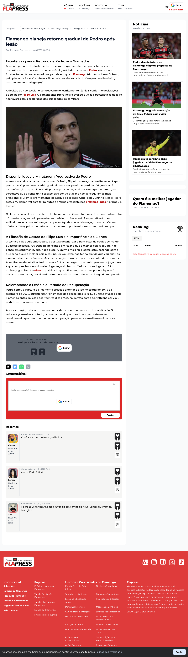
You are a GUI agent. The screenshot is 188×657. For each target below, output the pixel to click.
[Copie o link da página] (28, 366)
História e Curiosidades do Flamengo (90, 582)
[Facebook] (163, 562)
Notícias (84, 7)
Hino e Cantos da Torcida (78, 629)
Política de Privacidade (108, 652)
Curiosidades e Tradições (77, 611)
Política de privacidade (16, 600)
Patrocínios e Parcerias (77, 616)
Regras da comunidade (16, 605)
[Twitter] (172, 562)
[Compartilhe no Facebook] (14, 366)
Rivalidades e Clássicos (107, 599)
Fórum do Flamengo (15, 596)
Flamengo (79, 74)
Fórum (69, 7)
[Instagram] (154, 562)
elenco (38, 270)
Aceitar (179, 652)
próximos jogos (96, 201)
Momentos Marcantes (107, 624)
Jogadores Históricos (76, 594)
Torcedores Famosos (106, 645)
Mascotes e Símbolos (107, 607)
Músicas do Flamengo (45, 614)
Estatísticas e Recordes (108, 611)
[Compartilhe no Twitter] (8, 366)
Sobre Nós (9, 586)
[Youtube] (145, 562)
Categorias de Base (75, 624)
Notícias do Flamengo (15, 591)
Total (137, 238)
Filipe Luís (29, 94)
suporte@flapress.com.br (141, 611)
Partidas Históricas (75, 607)
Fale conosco (10, 610)
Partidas (104, 7)
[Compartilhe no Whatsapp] (21, 366)
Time (125, 7)
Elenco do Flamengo (45, 610)
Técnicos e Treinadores (107, 594)
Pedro (93, 70)
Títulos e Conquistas (106, 586)
